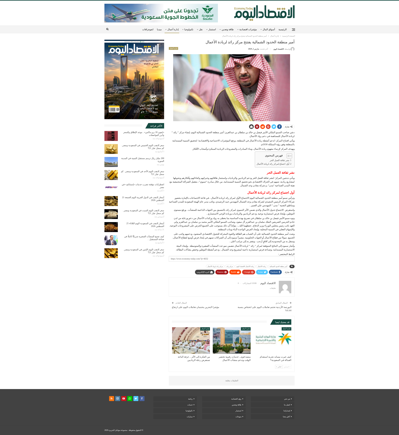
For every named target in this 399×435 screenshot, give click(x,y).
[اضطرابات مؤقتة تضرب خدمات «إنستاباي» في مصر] (111, 188)
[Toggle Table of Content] (287, 156)
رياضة (190, 399)
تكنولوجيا (188, 29)
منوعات (238, 417)
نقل (201, 29)
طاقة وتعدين (228, 29)
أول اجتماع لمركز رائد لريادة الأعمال (273, 164)
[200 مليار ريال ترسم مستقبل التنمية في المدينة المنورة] (111, 162)
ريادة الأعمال (262, 266)
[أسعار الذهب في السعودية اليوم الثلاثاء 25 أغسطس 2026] (111, 227)
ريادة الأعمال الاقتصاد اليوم (245, 266)
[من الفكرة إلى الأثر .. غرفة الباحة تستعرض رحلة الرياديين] (191, 340)
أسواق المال (269, 29)
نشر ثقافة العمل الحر (279, 160)
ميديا (159, 29)
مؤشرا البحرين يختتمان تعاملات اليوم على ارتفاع (195, 307)
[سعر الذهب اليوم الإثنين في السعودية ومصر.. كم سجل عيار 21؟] (111, 253)
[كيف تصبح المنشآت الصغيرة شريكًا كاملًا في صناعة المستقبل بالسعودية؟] (111, 240)
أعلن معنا (286, 417)
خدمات (190, 405)
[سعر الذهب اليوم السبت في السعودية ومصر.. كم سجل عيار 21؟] (111, 214)
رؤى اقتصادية (236, 399)
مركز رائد (229, 266)
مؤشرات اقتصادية (248, 29)
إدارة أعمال (173, 29)
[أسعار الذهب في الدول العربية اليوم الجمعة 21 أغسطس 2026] (111, 201)
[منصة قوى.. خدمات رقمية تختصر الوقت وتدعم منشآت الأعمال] (232, 340)
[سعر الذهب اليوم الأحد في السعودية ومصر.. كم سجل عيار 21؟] (111, 175)
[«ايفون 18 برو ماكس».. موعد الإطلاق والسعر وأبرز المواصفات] (111, 136)
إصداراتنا (287, 411)
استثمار (212, 29)
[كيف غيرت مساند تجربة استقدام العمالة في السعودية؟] (272, 340)
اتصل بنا (287, 405)
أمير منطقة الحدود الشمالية (278, 266)
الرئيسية (283, 29)
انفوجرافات (147, 29)
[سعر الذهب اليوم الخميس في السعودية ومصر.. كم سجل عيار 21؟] (111, 149)
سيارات (190, 417)
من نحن (287, 399)
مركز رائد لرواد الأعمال (215, 266)
